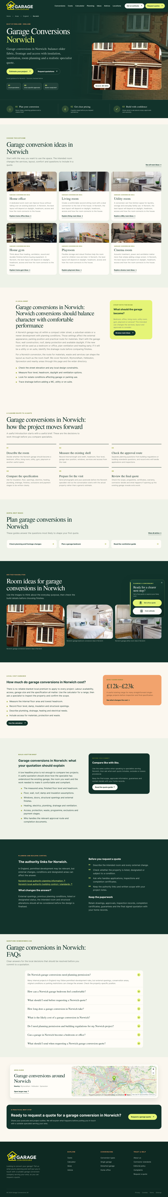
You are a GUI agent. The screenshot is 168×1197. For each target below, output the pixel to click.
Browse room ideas (124, 333)
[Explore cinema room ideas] (136, 233)
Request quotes (155, 6)
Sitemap (158, 1192)
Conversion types (108, 1158)
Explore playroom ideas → (72, 270)
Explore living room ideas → (72, 216)
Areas (17, 16)
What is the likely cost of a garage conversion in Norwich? (84, 1017)
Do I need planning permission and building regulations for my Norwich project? (84, 1026)
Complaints (138, 1170)
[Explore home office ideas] (32, 181)
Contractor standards (142, 1162)
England (26, 16)
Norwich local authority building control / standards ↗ (45, 884)
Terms (152, 1192)
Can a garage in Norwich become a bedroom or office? (84, 1034)
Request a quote (140, 1174)
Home (9, 16)
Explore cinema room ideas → (125, 270)
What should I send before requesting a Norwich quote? (84, 1000)
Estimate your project (20, 71)
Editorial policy (139, 1166)
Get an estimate (134, 6)
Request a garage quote (142, 1117)
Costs (70, 6)
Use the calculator (17, 723)
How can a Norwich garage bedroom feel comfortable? (84, 991)
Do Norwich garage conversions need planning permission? (84, 974)
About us (137, 1158)
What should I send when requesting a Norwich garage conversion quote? (84, 1043)
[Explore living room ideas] (84, 181)
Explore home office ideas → (20, 216)
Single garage (106, 1162)
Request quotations (47, 71)
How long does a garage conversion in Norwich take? (84, 1009)
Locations (117, 6)
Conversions (60, 6)
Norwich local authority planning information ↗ (41, 880)
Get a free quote (150, 603)
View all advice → (154, 533)
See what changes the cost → (118, 700)
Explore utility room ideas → (124, 216)
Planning (90, 6)
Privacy (137, 1192)
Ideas (99, 6)
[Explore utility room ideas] (136, 181)
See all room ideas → (153, 165)
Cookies (145, 1192)
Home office (106, 1170)
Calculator (79, 6)
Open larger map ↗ (21, 1091)
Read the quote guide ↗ (105, 787)
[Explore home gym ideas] (32, 233)
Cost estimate (150, 611)
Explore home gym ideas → (20, 270)
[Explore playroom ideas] (84, 233)
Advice (107, 6)
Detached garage (108, 1166)
